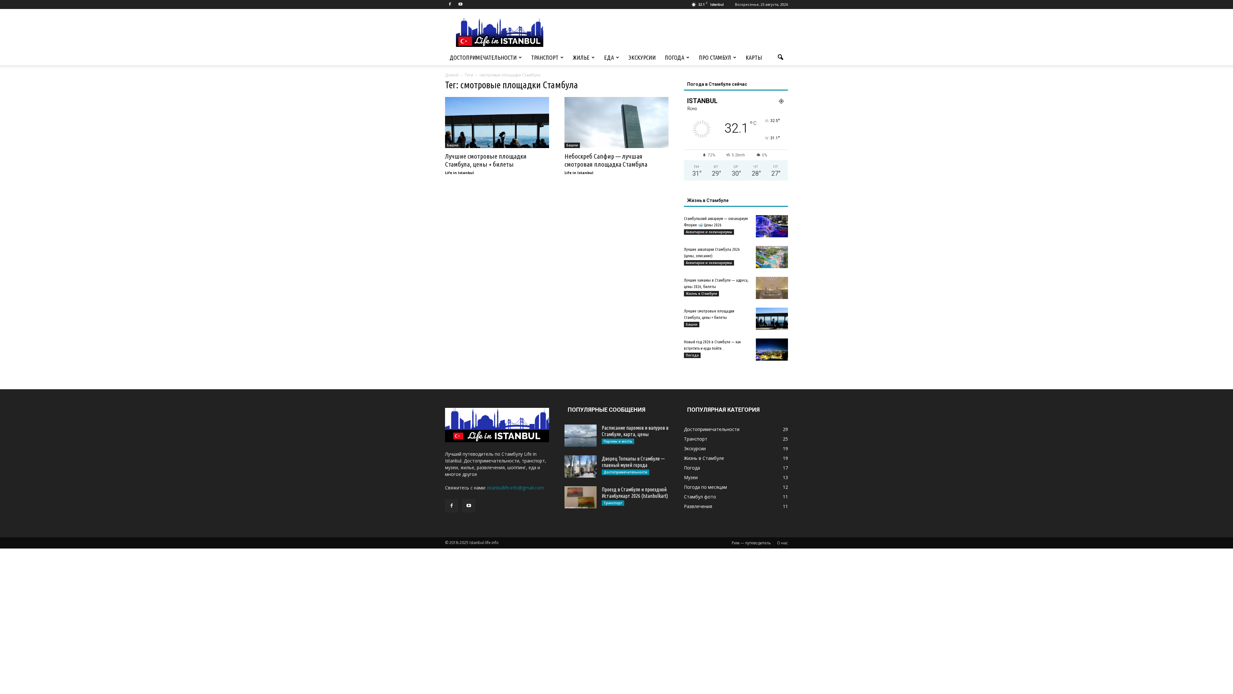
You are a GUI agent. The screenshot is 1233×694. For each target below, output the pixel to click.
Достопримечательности (483, 57)
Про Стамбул (715, 57)
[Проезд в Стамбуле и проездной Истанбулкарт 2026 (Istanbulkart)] (580, 497)
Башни (453, 145)
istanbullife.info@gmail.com (515, 488)
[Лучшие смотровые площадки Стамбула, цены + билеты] (497, 122)
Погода (674, 57)
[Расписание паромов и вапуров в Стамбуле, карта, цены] (580, 436)
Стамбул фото (700, 497)
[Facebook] (450, 4)
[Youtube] (460, 4)
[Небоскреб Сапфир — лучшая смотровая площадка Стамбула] (616, 122)
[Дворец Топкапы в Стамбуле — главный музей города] (580, 466)
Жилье (581, 57)
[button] (780, 57)
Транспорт (544, 57)
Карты (754, 57)
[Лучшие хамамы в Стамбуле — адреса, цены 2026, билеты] (772, 288)
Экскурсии (642, 57)
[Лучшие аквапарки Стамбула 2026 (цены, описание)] (772, 257)
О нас (782, 543)
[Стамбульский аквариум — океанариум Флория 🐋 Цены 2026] (772, 226)
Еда (609, 57)
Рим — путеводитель (751, 543)
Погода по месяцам (705, 487)
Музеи (691, 477)
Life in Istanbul (459, 172)
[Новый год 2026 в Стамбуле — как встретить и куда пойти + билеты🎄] (772, 349)
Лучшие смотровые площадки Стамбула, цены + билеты (486, 160)
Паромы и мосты (618, 441)
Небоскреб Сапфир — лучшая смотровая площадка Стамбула (605, 160)
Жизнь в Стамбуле (701, 293)
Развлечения (698, 506)
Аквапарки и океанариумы (709, 232)
